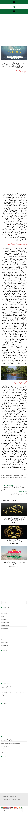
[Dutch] (6, 807)
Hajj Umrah (4, 613)
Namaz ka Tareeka (5, 631)
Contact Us (6, 799)
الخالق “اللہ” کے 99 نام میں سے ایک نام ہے (14, 540)
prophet (16, 477)
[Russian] (18, 807)
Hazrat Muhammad (21, 474)
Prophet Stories (22, 477)
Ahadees (3, 610)
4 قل (2, 698)
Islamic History (16, 475)
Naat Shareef (4, 628)
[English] (8, 807)
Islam (2, 616)
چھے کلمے (3, 695)
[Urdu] (21, 807)
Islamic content (8, 475)
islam (2, 475)
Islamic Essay (4, 619)
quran (2, 479)
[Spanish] (20, 807)
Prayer (3, 633)
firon (8, 474)
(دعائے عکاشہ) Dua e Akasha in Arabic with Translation (13, 692)
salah (14, 479)
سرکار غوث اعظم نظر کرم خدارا (7, 687)
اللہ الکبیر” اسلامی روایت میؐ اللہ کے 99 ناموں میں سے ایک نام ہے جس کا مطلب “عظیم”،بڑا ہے (14, 518)
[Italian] (14, 807)
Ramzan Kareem (5, 639)
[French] (10, 807)
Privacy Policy (16, 799)
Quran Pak (4, 636)
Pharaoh (11, 477)
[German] (12, 807)
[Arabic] (2, 807)
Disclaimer (13, 796)
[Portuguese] (16, 807)
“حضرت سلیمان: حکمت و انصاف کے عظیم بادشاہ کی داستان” (14, 563)
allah (5, 474)
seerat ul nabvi (4, 642)
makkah (3, 477)
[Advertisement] (14, 32)
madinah (22, 475)
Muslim (7, 477)
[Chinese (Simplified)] (4, 807)
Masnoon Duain (5, 625)
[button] (13, 2)
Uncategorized (4, 645)
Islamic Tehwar (5, 622)
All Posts (5, 796)
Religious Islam (8, 479)
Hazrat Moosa (13, 474)
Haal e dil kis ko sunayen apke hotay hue (10, 689)
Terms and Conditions (9, 803)
